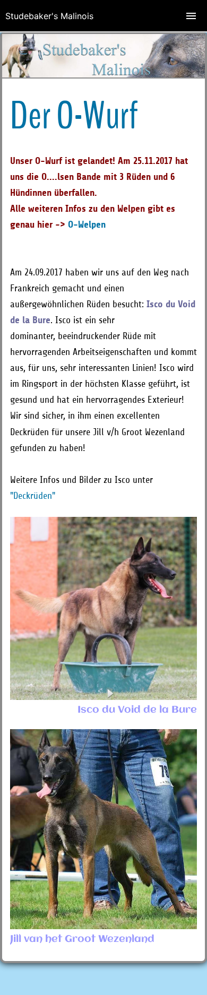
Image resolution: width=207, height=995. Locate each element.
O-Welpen (87, 224)
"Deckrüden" (32, 495)
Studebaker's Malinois (49, 16)
